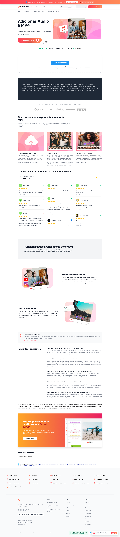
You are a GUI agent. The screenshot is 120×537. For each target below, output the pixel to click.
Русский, (60, 464)
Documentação (70, 505)
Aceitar (114, 533)
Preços (52, 7)
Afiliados (87, 502)
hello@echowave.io (22, 524)
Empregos (88, 505)
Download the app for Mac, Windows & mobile (31, 514)
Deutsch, (49, 464)
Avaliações (88, 524)
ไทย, (29, 465)
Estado (68, 516)
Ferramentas (34, 7)
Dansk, (91, 464)
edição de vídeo (45, 90)
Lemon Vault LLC (47, 532)
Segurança (88, 516)
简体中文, (65, 464)
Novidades (69, 519)
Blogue (68, 513)
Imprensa (87, 521)
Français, (86, 464)
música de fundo (35, 162)
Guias (44, 7)
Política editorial (89, 519)
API (67, 508)
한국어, (77, 464)
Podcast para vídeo (52, 502)
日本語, (26, 465)
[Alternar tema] (73, 7)
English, (40, 464)
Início (19, 11)
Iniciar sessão (81, 7)
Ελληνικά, (55, 464)
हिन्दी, (31, 465)
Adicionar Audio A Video (38, 11)
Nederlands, (71, 464)
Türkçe (35, 465)
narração (22, 162)
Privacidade (88, 510)
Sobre (86, 508)
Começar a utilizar (95, 7)
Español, (44, 464)
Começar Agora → (30, 438)
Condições (88, 513)
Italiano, (81, 464)
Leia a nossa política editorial (30, 340)
